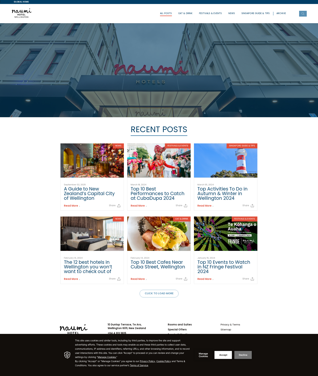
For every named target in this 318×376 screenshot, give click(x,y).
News (231, 13)
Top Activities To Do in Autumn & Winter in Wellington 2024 (222, 194)
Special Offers (177, 330)
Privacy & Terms (230, 325)
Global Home (21, 2)
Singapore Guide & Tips (255, 13)
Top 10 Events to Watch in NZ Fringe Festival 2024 (223, 267)
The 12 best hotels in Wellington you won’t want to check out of (88, 267)
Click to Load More (159, 293)
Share (112, 205)
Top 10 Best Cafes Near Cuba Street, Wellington (158, 265)
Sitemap (226, 330)
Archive (281, 13)
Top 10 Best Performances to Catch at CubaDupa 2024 (158, 194)
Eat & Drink (185, 13)
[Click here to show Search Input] (303, 14)
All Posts (166, 13)
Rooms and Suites (180, 325)
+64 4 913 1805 (117, 333)
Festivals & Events (210, 13)
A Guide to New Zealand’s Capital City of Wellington (89, 194)
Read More (71, 206)
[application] (159, 355)
